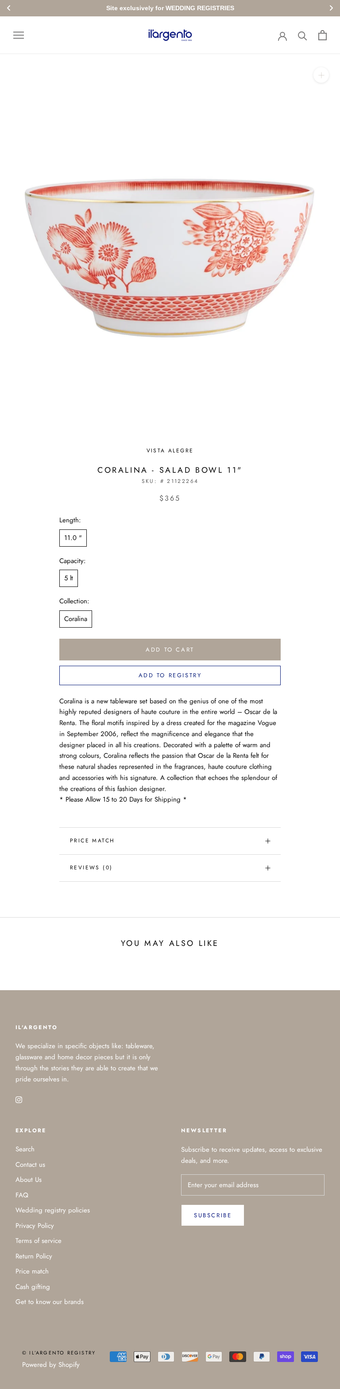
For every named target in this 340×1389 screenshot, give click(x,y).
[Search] (302, 35)
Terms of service (38, 1241)
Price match (92, 841)
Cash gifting (32, 1287)
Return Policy (33, 1256)
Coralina (75, 619)
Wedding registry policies (52, 1210)
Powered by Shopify (51, 1365)
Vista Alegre (170, 451)
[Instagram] (18, 1098)
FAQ (21, 1195)
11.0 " (73, 538)
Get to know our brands (49, 1302)
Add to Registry (170, 675)
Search (25, 1149)
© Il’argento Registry (59, 1352)
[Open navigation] (18, 35)
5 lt (68, 578)
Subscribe (213, 1215)
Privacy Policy (34, 1226)
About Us (28, 1180)
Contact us (30, 1164)
